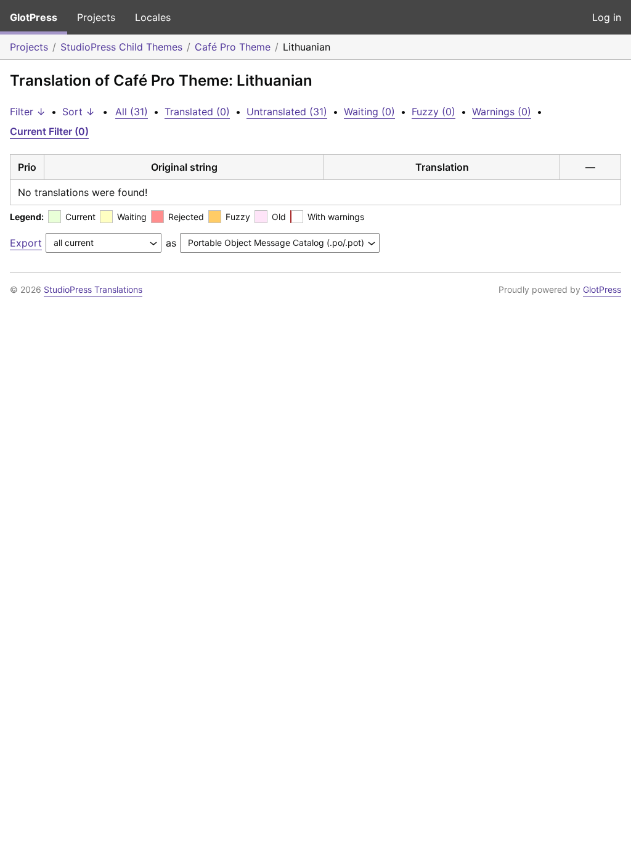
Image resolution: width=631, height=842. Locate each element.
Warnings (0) (501, 111)
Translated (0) (197, 111)
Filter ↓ (28, 111)
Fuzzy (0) (433, 111)
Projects (96, 17)
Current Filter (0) (49, 131)
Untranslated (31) (286, 111)
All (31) (131, 111)
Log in (606, 17)
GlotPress (33, 17)
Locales (153, 17)
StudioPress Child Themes (121, 47)
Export (26, 243)
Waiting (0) (369, 111)
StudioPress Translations (93, 289)
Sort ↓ (78, 111)
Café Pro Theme (233, 47)
